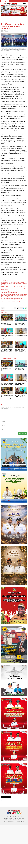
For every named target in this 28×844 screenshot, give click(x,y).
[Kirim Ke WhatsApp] (26, 308)
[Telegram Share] (23, 308)
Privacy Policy (8, 819)
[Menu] (2, 3)
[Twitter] (10, 813)
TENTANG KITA (13, 816)
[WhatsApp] (18, 813)
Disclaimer (20, 819)
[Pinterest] (13, 813)
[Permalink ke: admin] (2, 31)
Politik (10, 22)
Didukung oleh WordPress (9, 821)
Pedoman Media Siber (19, 818)
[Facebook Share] (15, 308)
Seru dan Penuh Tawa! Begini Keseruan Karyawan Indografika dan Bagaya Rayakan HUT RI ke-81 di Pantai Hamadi (14, 283)
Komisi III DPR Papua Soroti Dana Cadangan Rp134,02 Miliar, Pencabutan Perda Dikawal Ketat (13, 292)
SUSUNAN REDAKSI (8, 818)
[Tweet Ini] (18, 308)
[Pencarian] (26, 4)
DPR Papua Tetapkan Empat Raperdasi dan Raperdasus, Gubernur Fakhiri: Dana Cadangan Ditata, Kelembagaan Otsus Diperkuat (14, 288)
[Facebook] (8, 813)
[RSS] (20, 813)
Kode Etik (20, 816)
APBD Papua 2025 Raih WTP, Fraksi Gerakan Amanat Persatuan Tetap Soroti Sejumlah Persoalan (13, 302)
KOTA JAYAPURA (4, 22)
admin (5, 30)
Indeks (7, 816)
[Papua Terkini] (10, 4)
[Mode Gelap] (24, 4)
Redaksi (15, 819)
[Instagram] (15, 813)
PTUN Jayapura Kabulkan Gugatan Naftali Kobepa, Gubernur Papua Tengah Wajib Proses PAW (12, 299)
